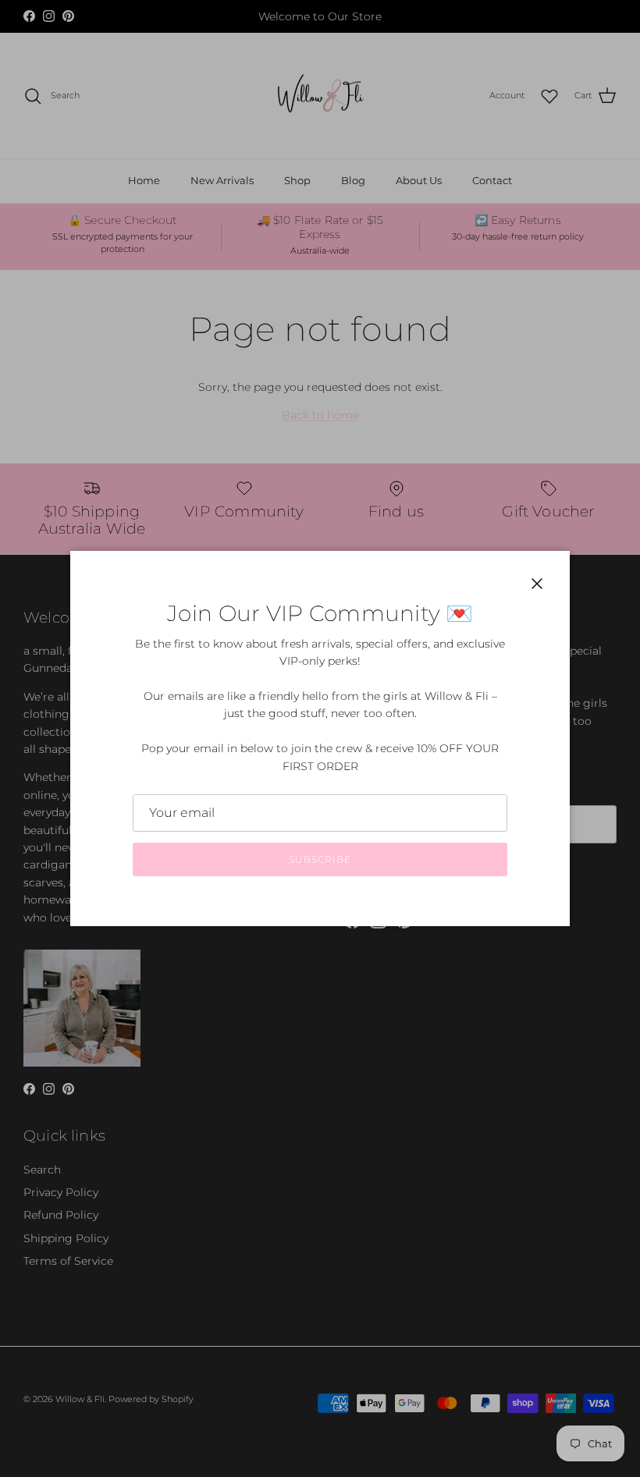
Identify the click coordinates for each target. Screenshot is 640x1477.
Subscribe (320, 859)
